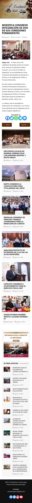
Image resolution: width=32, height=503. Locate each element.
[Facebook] (7, 118)
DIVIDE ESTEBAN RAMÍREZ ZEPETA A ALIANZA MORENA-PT (16, 316)
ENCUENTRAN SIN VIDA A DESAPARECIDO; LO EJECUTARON (20, 446)
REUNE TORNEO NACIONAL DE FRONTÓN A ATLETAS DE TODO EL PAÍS (20, 434)
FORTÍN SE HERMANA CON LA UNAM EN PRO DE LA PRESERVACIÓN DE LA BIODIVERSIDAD (20, 468)
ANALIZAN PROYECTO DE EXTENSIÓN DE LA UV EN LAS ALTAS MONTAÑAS (16, 252)
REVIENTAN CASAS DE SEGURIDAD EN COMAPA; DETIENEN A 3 (20, 370)
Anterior (8, 124)
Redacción (6, 37)
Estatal (25, 37)
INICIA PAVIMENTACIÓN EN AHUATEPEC (20, 390)
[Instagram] (17, 497)
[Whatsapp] (16, 118)
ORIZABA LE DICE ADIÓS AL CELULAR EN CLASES (20, 411)
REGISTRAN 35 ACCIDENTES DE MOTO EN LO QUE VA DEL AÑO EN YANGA (20, 400)
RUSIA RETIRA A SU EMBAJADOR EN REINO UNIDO (20, 456)
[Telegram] (20, 118)
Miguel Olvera (9, 321)
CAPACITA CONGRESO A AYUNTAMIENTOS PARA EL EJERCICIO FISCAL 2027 (15, 286)
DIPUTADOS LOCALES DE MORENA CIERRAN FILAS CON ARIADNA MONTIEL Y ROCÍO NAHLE (15, 154)
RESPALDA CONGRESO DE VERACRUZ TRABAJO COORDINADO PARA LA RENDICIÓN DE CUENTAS (14, 220)
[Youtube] (21, 497)
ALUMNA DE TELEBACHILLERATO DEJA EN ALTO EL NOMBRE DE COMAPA (20, 422)
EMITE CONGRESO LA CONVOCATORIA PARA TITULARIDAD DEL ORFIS (14, 186)
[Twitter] (12, 118)
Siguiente (23, 124)
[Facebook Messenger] (24, 118)
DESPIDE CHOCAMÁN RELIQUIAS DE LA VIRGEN (20, 380)
